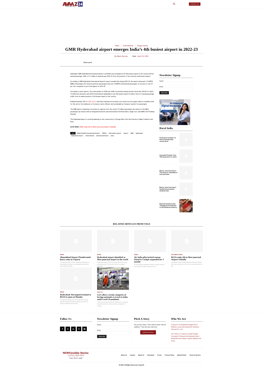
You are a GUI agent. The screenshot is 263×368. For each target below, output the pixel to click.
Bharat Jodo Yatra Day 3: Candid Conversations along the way (167, 189)
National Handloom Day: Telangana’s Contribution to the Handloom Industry (168, 205)
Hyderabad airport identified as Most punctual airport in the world (112, 258)
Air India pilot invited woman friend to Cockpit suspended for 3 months (149, 259)
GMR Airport (92, 101)
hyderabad (139, 133)
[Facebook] (62, 329)
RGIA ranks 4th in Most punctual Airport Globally (98, 127)
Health (100, 292)
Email (161, 86)
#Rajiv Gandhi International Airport (88, 133)
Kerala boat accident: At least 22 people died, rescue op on (167, 139)
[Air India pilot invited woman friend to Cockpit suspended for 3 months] (150, 241)
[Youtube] (84, 329)
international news (102, 135)
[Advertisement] (131, 23)
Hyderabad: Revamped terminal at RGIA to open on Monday (75, 295)
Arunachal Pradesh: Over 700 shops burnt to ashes (168, 156)
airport (126, 133)
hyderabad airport (77, 135)
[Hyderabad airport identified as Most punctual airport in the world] (113, 241)
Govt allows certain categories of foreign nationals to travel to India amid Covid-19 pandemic (112, 297)
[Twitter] (79, 329)
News (117, 46)
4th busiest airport (115, 133)
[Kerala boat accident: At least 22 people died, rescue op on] (186, 139)
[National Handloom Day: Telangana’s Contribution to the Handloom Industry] (186, 205)
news (112, 135)
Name (161, 81)
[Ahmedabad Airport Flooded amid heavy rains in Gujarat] (76, 241)
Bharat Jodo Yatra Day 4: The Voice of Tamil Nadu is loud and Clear (168, 172)
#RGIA (104, 133)
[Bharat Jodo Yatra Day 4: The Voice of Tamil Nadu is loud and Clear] (186, 172)
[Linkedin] (73, 329)
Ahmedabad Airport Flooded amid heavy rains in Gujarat (75, 258)
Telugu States (142, 46)
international (89, 135)
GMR (132, 133)
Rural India (166, 128)
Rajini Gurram (122, 56)
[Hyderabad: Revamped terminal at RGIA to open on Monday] (76, 278)
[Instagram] (68, 329)
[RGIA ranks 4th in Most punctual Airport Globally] (187, 241)
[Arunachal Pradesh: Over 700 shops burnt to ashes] (186, 156)
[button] (174, 4)
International (128, 46)
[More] (177, 62)
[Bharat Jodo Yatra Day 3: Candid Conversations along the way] (186, 189)
